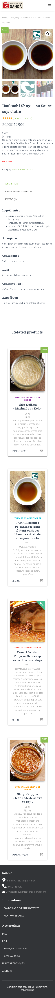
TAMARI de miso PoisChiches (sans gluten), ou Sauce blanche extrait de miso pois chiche (27, 530)
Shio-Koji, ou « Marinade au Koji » (27, 406)
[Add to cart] (41, 580)
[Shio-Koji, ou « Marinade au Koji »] (27, 370)
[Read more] (41, 451)
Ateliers (7, 971)
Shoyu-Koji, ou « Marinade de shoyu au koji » (27, 798)
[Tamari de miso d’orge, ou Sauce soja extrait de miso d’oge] (27, 621)
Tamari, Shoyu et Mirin (18, 18)
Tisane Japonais (11, 956)
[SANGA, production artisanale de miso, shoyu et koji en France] (13, 5)
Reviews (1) (11, 199)
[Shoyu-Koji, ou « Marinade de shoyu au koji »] (27, 760)
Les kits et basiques (13, 963)
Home (4, 18)
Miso (4, 934)
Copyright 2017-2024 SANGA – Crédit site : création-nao (27, 988)
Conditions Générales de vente (21, 908)
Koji (17, 397)
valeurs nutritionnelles (18, 191)
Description (11, 184)
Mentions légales (14, 916)
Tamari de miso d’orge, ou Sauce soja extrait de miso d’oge (27, 656)
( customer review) (22, 118)
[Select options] (41, 719)
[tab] (27, 183)
